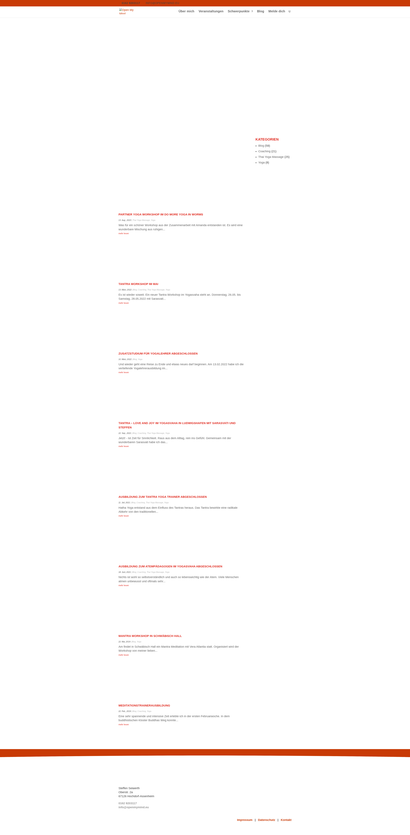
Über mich (186, 11)
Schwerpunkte (239, 11)
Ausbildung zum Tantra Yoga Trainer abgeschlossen (163, 496)
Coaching (142, 290)
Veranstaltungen (211, 11)
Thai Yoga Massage (141, 220)
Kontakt (286, 820)
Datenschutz (268, 820)
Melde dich (276, 11)
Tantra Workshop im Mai (138, 284)
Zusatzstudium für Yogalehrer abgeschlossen (158, 353)
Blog (260, 11)
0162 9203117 (128, 803)
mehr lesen (124, 233)
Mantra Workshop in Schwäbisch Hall (150, 636)
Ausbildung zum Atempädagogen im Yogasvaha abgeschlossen (170, 566)
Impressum (246, 820)
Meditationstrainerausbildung (144, 705)
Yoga (153, 220)
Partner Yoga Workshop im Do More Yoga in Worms (161, 214)
